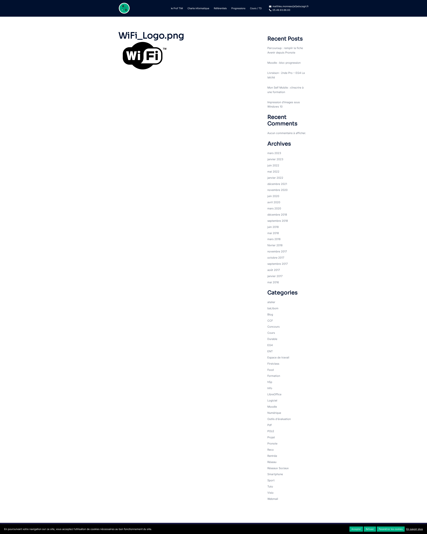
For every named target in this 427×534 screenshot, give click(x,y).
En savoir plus (414, 529)
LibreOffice (274, 394)
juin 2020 (273, 196)
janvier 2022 (275, 177)
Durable (272, 339)
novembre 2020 (277, 190)
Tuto (270, 486)
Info (269, 388)
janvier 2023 (275, 159)
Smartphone (275, 474)
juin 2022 (273, 165)
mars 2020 (274, 208)
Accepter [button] (356, 529)
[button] (143, 56)
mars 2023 (274, 153)
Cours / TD (256, 8)
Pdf (269, 425)
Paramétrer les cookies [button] (391, 529)
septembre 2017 (277, 263)
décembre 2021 (277, 184)
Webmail (272, 498)
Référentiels (220, 8)
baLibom (272, 308)
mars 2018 (274, 239)
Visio (270, 492)
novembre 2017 (277, 251)
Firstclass (273, 363)
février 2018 (275, 245)
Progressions (238, 8)
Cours (271, 332)
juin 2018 (273, 227)
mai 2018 (273, 233)
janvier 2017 (275, 276)
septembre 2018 (277, 220)
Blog (270, 314)
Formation (273, 375)
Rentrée (272, 455)
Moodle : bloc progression (284, 62)
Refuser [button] (370, 529)
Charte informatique (198, 8)
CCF (270, 320)
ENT (270, 351)
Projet (271, 437)
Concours (273, 326)
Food (270, 369)
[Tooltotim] (124, 8)
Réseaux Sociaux (278, 468)
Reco (270, 449)
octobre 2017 (275, 257)
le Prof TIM (177, 8)
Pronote (272, 443)
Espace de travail (278, 357)
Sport (271, 480)
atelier (271, 302)
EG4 (270, 345)
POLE (270, 431)
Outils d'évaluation (279, 419)
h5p (269, 382)
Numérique (274, 412)
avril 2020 (273, 202)
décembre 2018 (277, 214)
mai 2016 (273, 282)
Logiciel (272, 400)
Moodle (272, 406)
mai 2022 (273, 171)
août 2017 (273, 270)
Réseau (271, 462)
